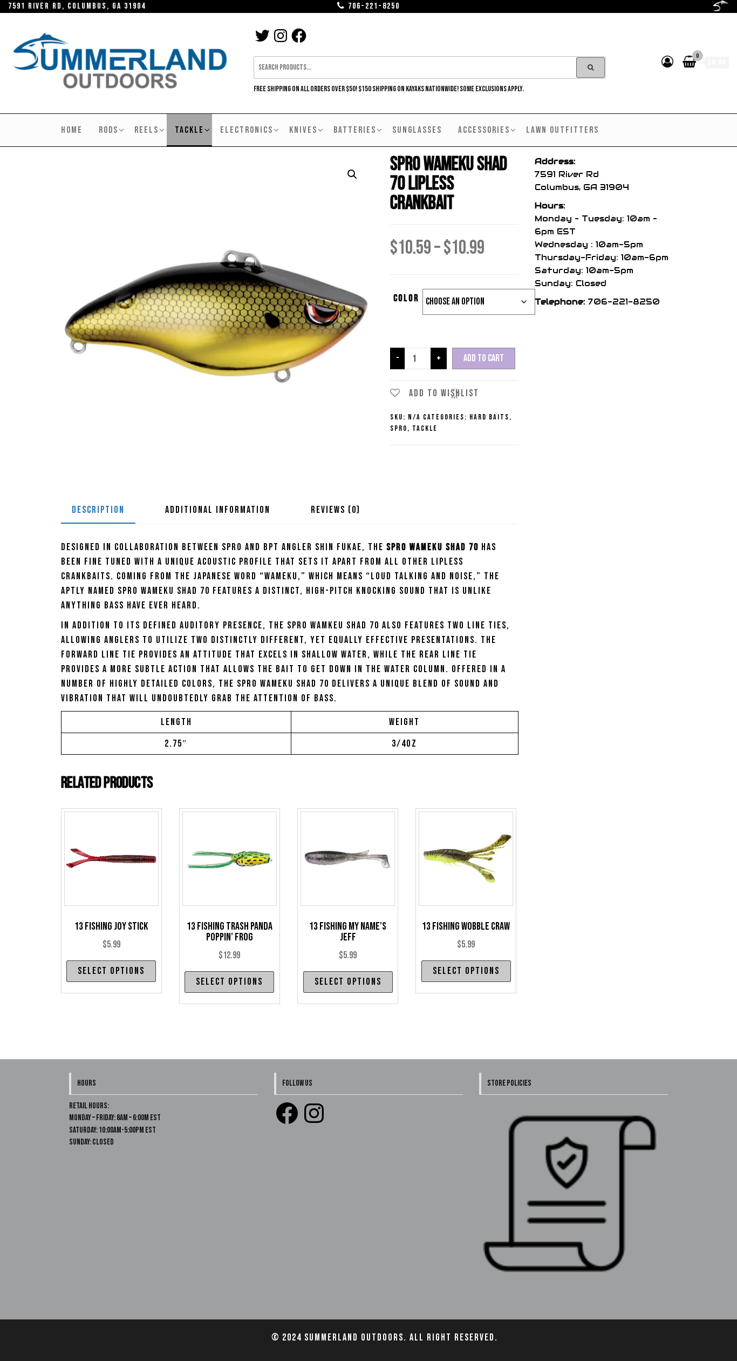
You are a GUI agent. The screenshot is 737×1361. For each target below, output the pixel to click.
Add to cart (483, 358)
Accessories (484, 130)
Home (72, 130)
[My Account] (667, 62)
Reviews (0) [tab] (335, 510)
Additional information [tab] (217, 510)
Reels (146, 130)
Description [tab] (98, 510)
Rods (108, 130)
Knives (303, 130)
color (406, 298)
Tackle (189, 130)
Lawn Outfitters (562, 130)
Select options (111, 971)
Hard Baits (489, 417)
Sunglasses (417, 130)
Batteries (354, 130)
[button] (352, 174)
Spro (398, 428)
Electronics (246, 130)
